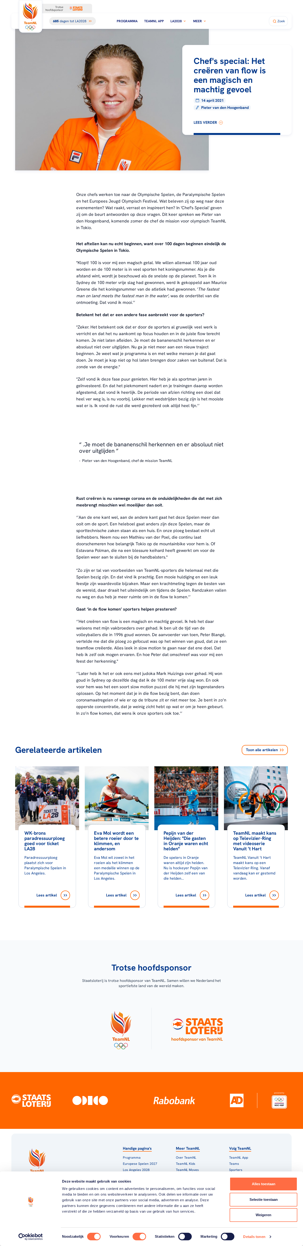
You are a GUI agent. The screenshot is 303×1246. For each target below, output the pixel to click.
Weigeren (263, 1215)
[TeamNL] (121, 1028)
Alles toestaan (263, 1184)
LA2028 (176, 21)
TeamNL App (154, 21)
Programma (127, 21)
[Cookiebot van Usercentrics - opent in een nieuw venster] (30, 1236)
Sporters (235, 1170)
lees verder (205, 122)
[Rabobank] (174, 1100)
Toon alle (262, 749)
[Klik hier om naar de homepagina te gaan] (30, 16)
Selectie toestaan (264, 1199)
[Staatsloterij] (31, 1100)
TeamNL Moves (187, 1170)
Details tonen (254, 1237)
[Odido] (90, 1100)
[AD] (237, 1100)
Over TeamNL (186, 1157)
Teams (234, 1164)
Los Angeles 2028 (136, 1170)
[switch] (139, 1236)
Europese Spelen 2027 (140, 1164)
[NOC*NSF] (279, 1100)
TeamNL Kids (185, 1164)
